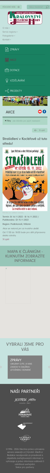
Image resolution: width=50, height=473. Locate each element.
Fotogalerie (8, 35)
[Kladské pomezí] (25, 437)
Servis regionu (9, 32)
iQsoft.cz (39, 452)
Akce (13, 60)
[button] (32, 282)
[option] (25, 367)
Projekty (16, 91)
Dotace (15, 70)
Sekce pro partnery (25, 467)
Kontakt (6, 39)
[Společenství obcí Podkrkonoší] (25, 412)
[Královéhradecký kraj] (25, 425)
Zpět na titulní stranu (25, 18)
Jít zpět (42, 130)
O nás (5, 28)
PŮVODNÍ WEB (9, 7)
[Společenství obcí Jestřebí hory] (25, 399)
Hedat (47, 7)
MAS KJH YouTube (40, 111)
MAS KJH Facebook (44, 111)
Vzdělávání (17, 80)
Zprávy (14, 49)
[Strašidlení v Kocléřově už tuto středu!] (25, 210)
